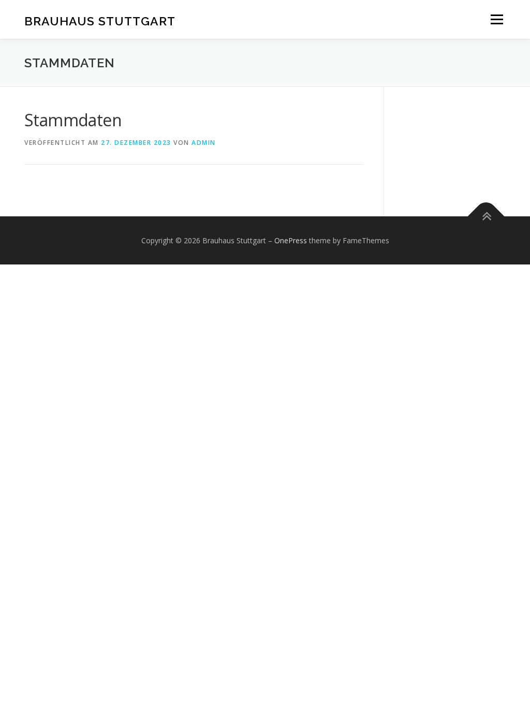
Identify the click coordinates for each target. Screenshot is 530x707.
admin (204, 142)
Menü (497, 19)
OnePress (290, 240)
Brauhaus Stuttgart (99, 21)
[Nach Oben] (486, 216)
